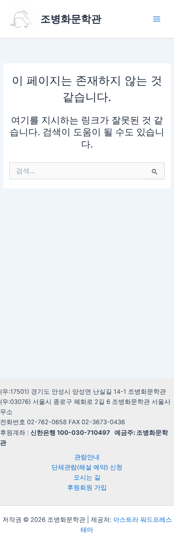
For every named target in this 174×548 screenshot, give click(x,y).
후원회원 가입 (87, 487)
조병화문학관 (71, 19)
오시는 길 (87, 477)
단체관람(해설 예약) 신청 (87, 467)
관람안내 (87, 457)
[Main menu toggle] (157, 19)
